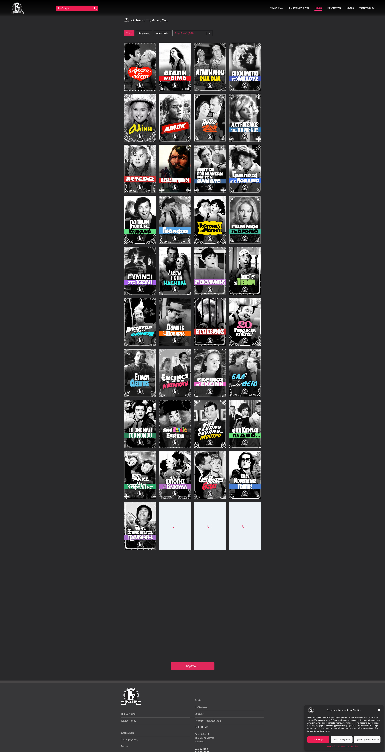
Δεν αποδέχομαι (342, 739)
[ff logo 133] (17, 3)
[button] (378, 710)
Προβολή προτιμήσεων (367, 739)
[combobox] (190, 33)
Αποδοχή (318, 739)
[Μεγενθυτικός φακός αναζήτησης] (95, 8)
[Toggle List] (209, 33)
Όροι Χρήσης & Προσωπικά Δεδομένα (342, 746)
